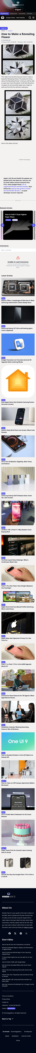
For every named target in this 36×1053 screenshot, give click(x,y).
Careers (8, 1008)
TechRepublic (28, 1031)
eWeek (7, 1036)
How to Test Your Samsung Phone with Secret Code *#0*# (17, 970)
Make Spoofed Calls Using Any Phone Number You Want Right (17, 980)
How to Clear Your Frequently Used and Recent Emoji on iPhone (17, 975)
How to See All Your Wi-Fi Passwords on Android (16, 944)
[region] (18, 115)
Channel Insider (26, 1036)
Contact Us (5, 1002)
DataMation (15, 1036)
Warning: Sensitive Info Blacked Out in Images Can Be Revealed (18, 985)
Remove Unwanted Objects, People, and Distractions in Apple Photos (17, 948)
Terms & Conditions (8, 996)
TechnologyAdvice (16, 1031)
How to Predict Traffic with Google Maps (13, 962)
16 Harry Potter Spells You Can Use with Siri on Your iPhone (17, 958)
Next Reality (22, 13)
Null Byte (29, 13)
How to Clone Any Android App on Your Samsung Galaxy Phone (16, 953)
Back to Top (6, 1019)
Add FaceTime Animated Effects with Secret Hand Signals (16, 966)
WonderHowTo (4, 13)
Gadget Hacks (13, 13)
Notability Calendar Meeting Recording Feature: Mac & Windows (15, 728)
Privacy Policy (6, 999)
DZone (18, 1040)
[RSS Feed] (26, 933)
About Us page (28, 927)
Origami (18, 10)
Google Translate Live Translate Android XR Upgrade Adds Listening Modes (16, 361)
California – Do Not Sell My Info (11, 1005)
